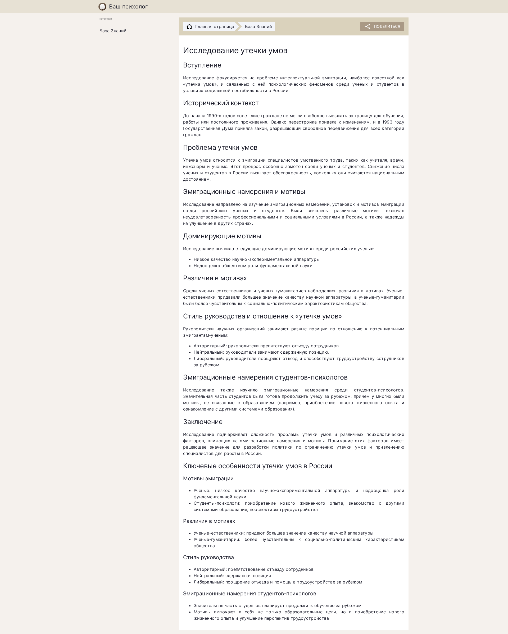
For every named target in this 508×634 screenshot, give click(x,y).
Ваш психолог (128, 6)
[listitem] (135, 31)
